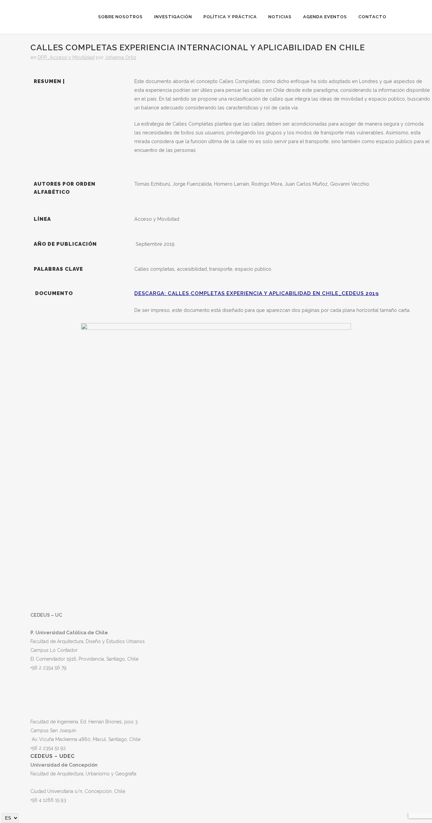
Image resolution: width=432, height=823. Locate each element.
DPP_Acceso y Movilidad (66, 57)
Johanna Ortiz (120, 57)
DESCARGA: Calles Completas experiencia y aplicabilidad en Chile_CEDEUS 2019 (256, 293)
